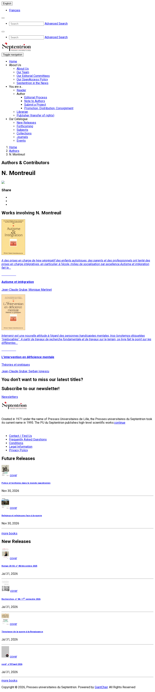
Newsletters (10, 397)
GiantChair (101, 687)
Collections (24, 133)
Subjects (22, 130)
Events (21, 140)
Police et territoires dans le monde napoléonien (26, 483)
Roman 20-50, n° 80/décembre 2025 (19, 566)
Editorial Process (35, 97)
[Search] (3, 18)
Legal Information (20, 446)
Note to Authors (34, 101)
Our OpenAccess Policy (32, 79)
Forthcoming (25, 126)
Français (14, 10)
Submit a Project (35, 104)
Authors (14, 151)
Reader (21, 90)
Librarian (22, 112)
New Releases (26, 122)
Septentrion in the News (32, 83)
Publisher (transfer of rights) (35, 115)
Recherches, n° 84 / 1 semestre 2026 (21, 599)
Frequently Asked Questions (28, 439)
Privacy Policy (18, 450)
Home (13, 61)
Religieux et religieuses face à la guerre (22, 515)
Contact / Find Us (20, 436)
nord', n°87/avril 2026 (12, 664)
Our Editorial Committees (33, 76)
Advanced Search (56, 23)
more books (9, 533)
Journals (22, 137)
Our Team (23, 72)
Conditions (16, 443)
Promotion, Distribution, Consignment (48, 108)
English (7, 3)
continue (119, 422)
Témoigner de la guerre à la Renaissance (22, 631)
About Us (23, 68)
